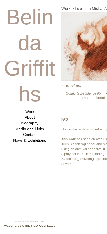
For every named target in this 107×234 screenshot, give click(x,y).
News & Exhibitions (29, 140)
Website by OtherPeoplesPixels (29, 225)
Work (30, 111)
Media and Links (30, 129)
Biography (29, 123)
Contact (29, 134)
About (30, 117)
